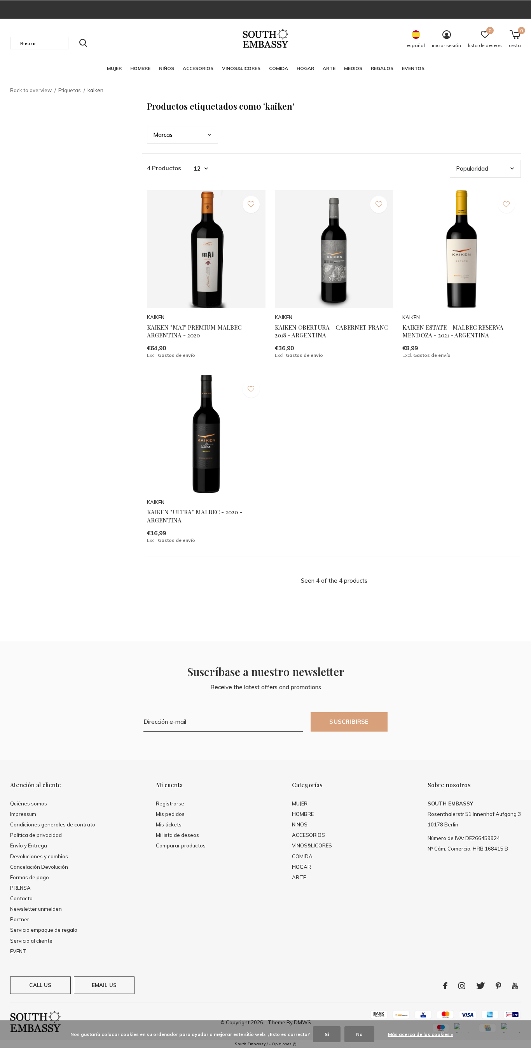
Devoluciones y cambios (39, 856)
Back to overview (31, 90)
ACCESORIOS (198, 68)
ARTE (329, 68)
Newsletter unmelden (36, 909)
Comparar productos (181, 845)
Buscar (83, 43)
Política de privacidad (36, 835)
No (359, 1034)
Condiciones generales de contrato (52, 824)
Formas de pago (29, 877)
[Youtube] (515, 985)
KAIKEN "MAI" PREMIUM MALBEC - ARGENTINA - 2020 (196, 331)
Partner (19, 919)
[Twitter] (480, 985)
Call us (40, 985)
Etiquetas (69, 90)
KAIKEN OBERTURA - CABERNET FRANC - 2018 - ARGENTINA (333, 331)
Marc (163, 134)
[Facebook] (445, 985)
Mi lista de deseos (177, 835)
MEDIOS (353, 68)
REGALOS (382, 68)
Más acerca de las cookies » (420, 1034)
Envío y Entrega (28, 845)
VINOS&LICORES (241, 68)
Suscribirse (349, 721)
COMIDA (278, 68)
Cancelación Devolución (39, 867)
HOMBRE (140, 68)
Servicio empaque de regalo (43, 930)
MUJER (114, 68)
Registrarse (170, 803)
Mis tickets (169, 824)
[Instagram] (461, 985)
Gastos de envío (176, 355)
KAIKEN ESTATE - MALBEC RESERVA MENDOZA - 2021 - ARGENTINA (452, 331)
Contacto (21, 898)
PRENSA (20, 888)
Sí (327, 1034)
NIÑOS (166, 68)
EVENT (18, 951)
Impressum (23, 814)
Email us (104, 985)
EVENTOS (413, 68)
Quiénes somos (28, 803)
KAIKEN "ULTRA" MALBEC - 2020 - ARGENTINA (194, 516)
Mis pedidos (170, 814)
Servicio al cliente (31, 941)
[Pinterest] (498, 985)
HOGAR (305, 68)
